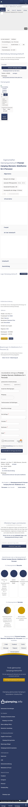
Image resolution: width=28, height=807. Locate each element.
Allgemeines (7, 174)
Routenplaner (24, 273)
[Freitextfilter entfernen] (21, 2)
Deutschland (7, 322)
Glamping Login (6, 794)
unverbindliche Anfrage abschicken (12, 451)
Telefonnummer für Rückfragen (9, 402)
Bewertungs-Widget (6, 744)
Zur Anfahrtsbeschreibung (8, 470)
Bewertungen (19, 10)
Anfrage (25, 10)
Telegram (14, 648)
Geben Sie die (10, 357)
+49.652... (8, 73)
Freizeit (6, 227)
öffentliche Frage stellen (14, 546)
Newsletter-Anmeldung (6, 728)
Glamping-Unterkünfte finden (8, 716)
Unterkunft (5, 261)
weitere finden (14, 581)
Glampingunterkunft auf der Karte (11, 70)
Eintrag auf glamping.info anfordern (14, 680)
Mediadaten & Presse (6, 767)
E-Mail (6, 644)
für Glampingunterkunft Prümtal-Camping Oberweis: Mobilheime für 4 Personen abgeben (4, 587)
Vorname (3, 421)
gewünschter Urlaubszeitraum (9, 381)
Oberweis (6, 318)
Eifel (7, 329)
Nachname (4, 427)
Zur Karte (4, 468)
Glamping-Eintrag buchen (8, 740)
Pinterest (23, 648)
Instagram (3, 779)
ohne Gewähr (11, 487)
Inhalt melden (22, 487)
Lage (8, 10)
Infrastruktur (8, 199)
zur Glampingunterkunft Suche (1, 6)
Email (2, 433)
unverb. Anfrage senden (15, 67)
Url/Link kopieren (14, 651)
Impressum (3, 756)
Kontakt (11, 338)
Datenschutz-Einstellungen (7, 708)
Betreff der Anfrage (6, 408)
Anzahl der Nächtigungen (7, 388)
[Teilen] (22, 805)
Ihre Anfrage (4, 414)
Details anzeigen (4, 117)
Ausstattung (6, 266)
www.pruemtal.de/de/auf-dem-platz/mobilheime (13, 77)
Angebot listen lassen (6, 736)
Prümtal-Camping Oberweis (2, 96)
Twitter (23, 644)
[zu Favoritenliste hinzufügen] (2, 13)
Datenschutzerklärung (8, 446)
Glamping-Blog (4, 787)
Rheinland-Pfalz (11, 320)
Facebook (14, 644)
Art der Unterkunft (9, 232)
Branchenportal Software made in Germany (9, 801)
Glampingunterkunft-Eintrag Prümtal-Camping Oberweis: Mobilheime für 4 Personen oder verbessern (7, 621)
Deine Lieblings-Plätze (6, 724)
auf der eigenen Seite (21, 618)
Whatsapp (5, 648)
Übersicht (3, 10)
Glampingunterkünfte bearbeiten (9, 748)
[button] (14, 20)
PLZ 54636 (10, 316)
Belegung (3, 394)
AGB (2, 760)
